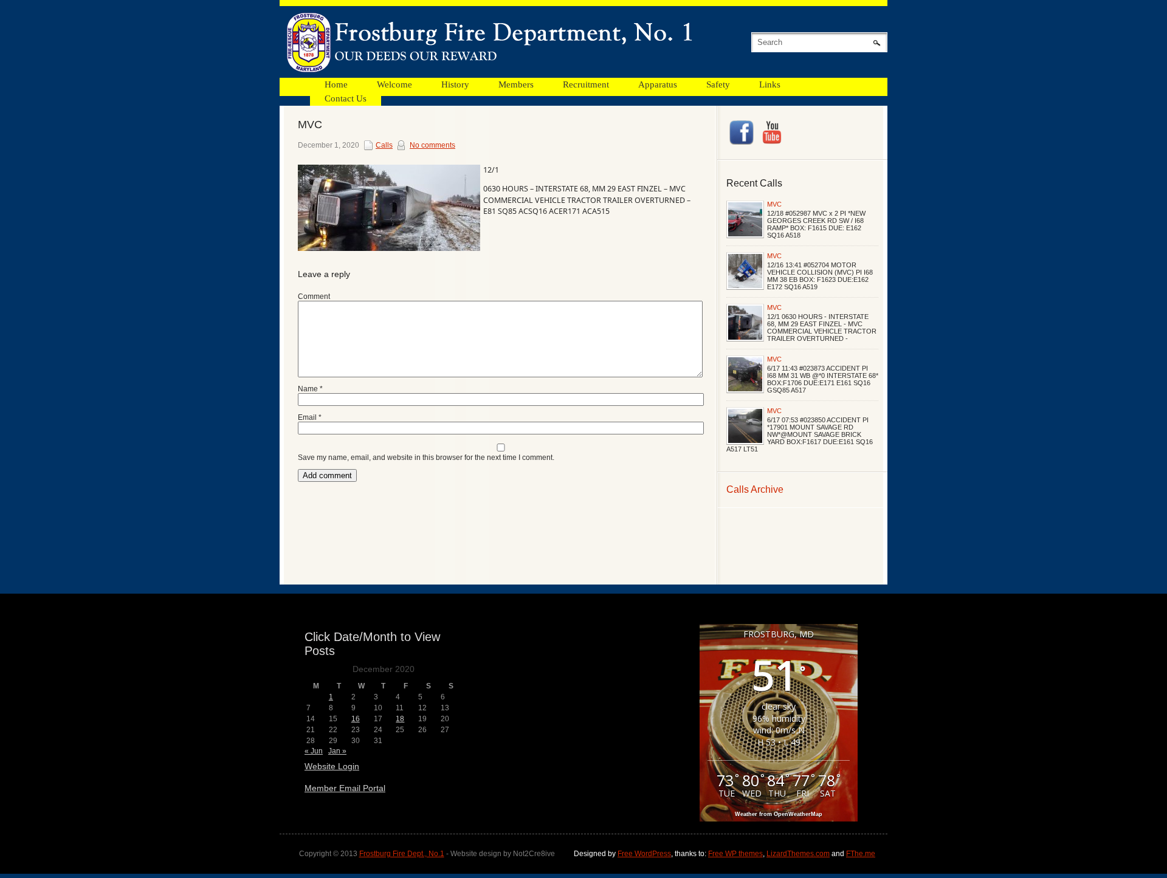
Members (516, 84)
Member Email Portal (345, 788)
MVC (774, 204)
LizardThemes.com (798, 853)
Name (310, 389)
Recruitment (586, 84)
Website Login (332, 766)
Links (769, 84)
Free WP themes (735, 853)
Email (310, 417)
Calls (384, 145)
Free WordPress (644, 853)
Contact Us (346, 98)
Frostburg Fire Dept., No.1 (401, 853)
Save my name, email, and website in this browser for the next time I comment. (426, 457)
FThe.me (860, 853)
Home (336, 84)
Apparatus (657, 84)
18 (400, 719)
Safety (718, 84)
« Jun (314, 751)
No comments (432, 145)
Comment (314, 296)
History (455, 84)
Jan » (337, 751)
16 (355, 719)
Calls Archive (754, 489)
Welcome (394, 84)
